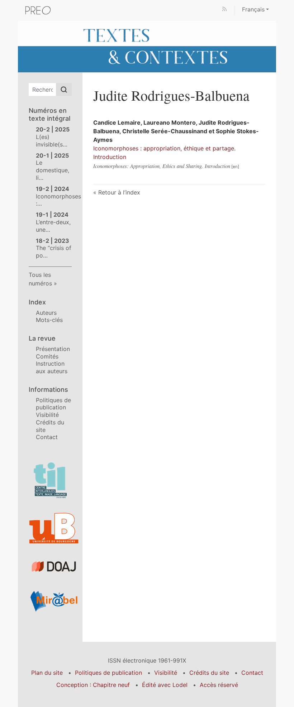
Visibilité (47, 414)
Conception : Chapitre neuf (93, 684)
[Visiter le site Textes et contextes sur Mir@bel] (50, 601)
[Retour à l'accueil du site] (147, 45)
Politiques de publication (53, 403)
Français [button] (253, 9)
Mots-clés (49, 319)
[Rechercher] (64, 89)
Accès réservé (219, 684)
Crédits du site (209, 672)
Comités (47, 356)
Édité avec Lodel (165, 684)
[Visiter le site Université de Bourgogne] (50, 528)
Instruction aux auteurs (51, 367)
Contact (47, 437)
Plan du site (47, 672)
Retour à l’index (119, 192)
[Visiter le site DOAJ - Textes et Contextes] (50, 566)
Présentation (53, 348)
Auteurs (46, 312)
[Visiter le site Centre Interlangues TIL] (50, 480)
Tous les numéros (40, 279)
